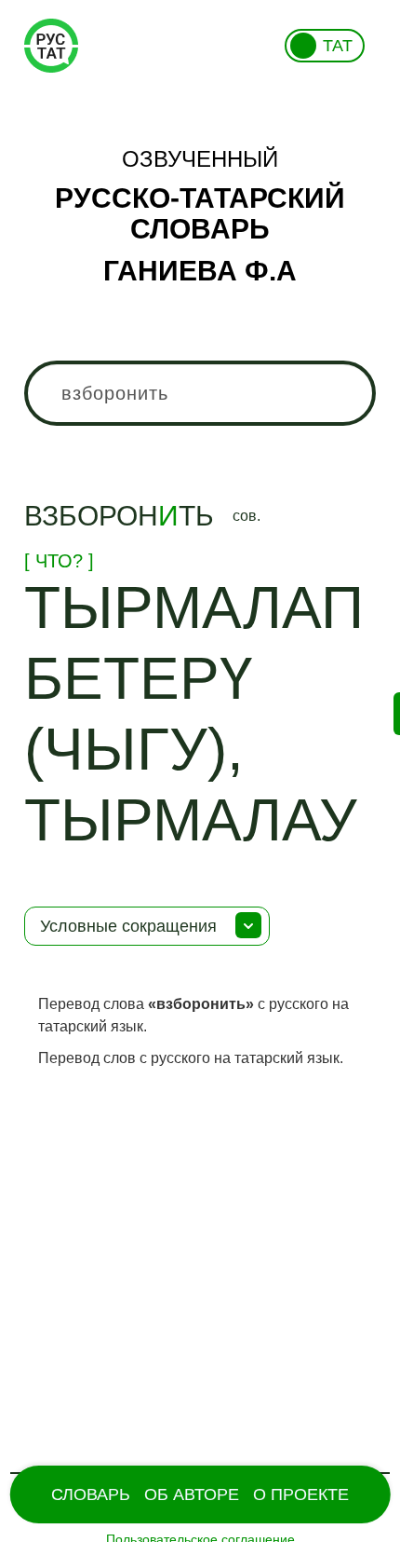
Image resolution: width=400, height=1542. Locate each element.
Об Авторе (191, 1494)
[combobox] (200, 393)
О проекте (301, 1494)
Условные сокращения (128, 926)
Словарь (90, 1494)
